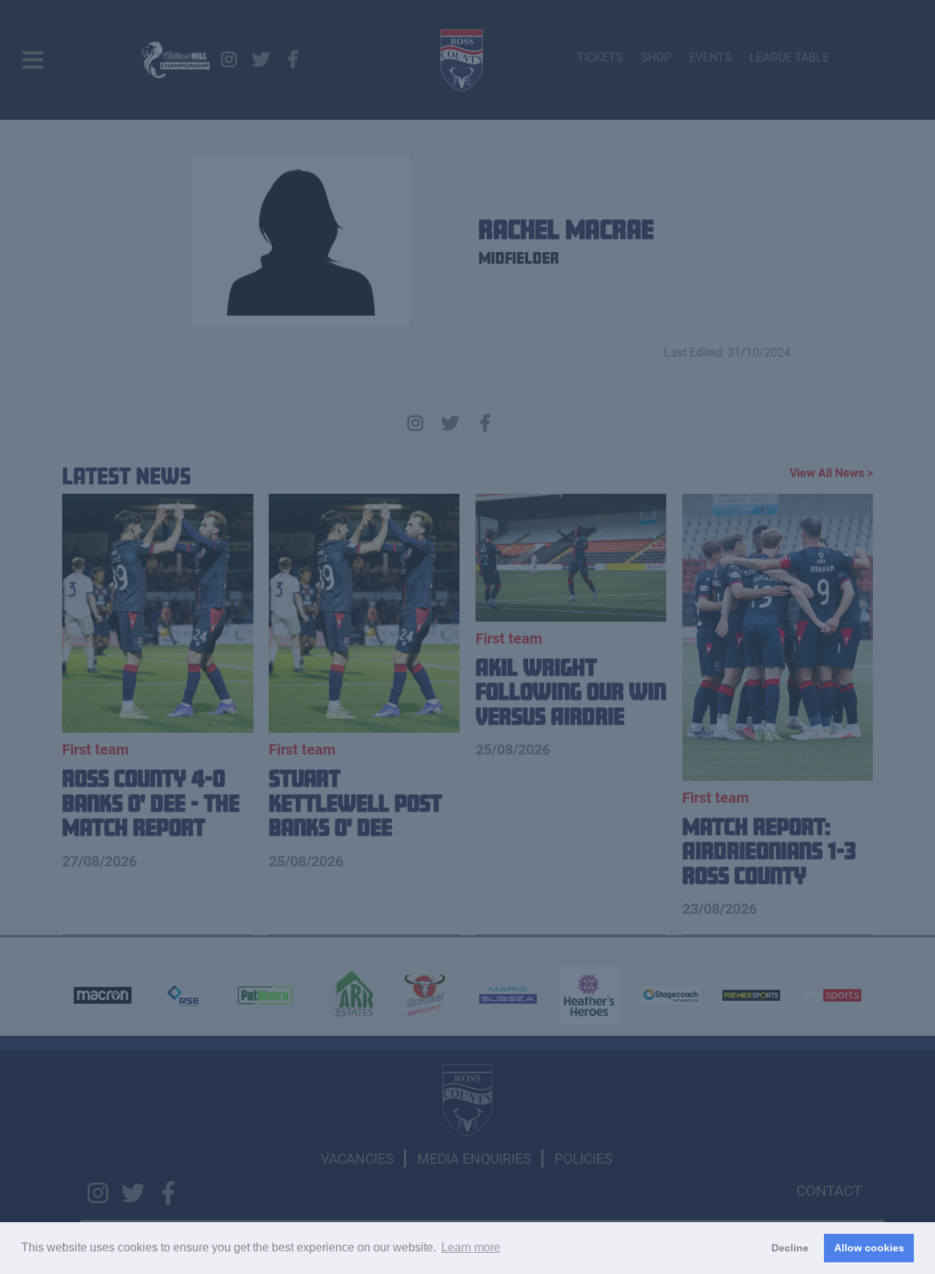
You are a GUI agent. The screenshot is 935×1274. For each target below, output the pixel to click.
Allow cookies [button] (869, 1248)
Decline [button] (790, 1248)
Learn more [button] (470, 1247)
